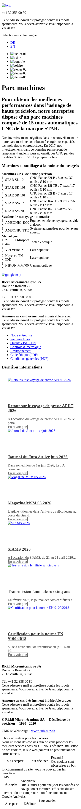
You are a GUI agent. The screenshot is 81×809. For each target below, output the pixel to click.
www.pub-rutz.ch (43, 731)
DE (12, 42)
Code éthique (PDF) (24, 355)
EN (12, 46)
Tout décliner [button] (39, 761)
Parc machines (20, 339)
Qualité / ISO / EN (23, 343)
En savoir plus (17, 427)
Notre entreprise (21, 335)
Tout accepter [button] (14, 761)
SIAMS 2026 (19, 549)
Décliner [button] (29, 804)
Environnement (20, 351)
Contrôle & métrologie (25, 347)
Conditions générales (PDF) (29, 358)
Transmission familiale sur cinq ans (39, 591)
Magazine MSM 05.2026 (29, 503)
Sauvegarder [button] (47, 800)
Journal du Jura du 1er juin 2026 (38, 457)
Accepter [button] (11, 784)
